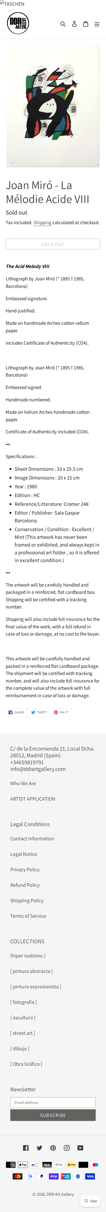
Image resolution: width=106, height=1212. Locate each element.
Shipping (42, 222)
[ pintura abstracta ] (31, 971)
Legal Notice (23, 854)
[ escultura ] (23, 1017)
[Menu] (97, 23)
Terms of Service (28, 916)
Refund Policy (25, 885)
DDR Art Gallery (60, 1194)
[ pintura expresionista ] (35, 986)
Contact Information (32, 838)
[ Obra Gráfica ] (26, 1064)
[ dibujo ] (19, 1048)
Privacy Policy (25, 869)
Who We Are (23, 783)
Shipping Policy (26, 900)
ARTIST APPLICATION (32, 798)
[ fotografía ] (23, 1002)
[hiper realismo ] (28, 955)
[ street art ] (22, 1033)
